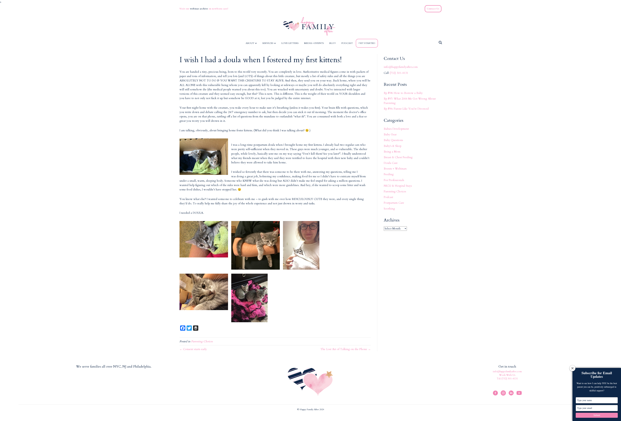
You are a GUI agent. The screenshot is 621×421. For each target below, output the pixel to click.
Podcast (347, 43)
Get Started (367, 43)
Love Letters (290, 43)
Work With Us (507, 375)
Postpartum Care (394, 203)
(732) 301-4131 (399, 73)
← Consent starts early (193, 349)
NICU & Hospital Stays (398, 186)
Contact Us (433, 8)
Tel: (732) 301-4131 (507, 378)
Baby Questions (393, 140)
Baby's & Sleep (392, 146)
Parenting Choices (202, 341)
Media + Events (314, 43)
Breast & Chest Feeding (398, 157)
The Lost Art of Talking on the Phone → (345, 349)
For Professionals (394, 180)
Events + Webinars (395, 169)
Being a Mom (392, 152)
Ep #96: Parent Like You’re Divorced (406, 109)
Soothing (389, 208)
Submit (597, 415)
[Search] (439, 43)
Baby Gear (390, 134)
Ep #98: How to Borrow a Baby (403, 93)
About (250, 43)
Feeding (389, 174)
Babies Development (396, 129)
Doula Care (391, 163)
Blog (332, 43)
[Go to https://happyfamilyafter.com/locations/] (113, 367)
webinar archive (199, 8)
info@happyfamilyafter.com (401, 67)
